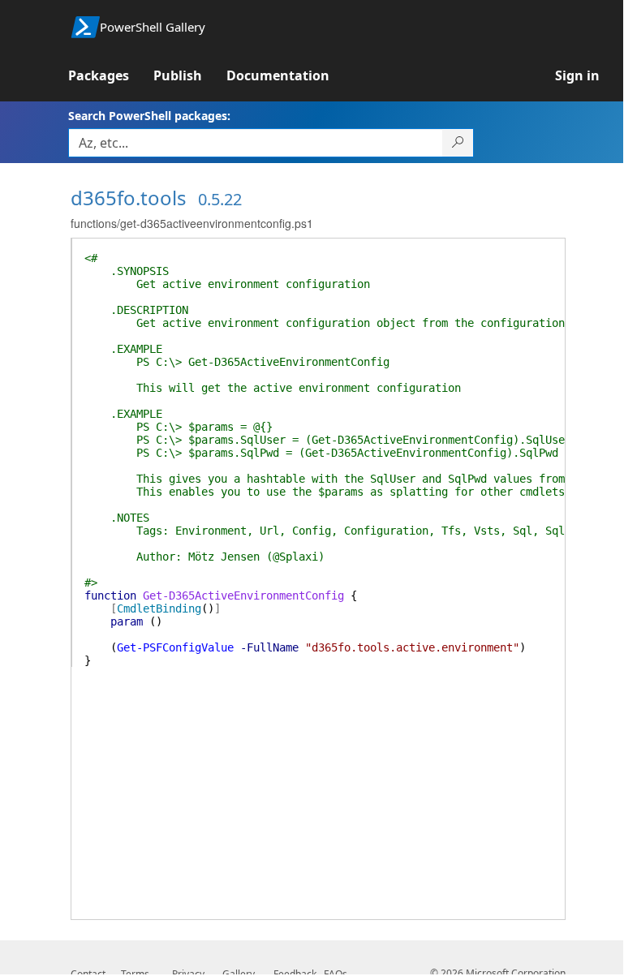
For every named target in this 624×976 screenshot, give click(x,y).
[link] (110, 75)
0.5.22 (220, 199)
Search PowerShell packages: (149, 115)
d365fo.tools (129, 197)
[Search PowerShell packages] (458, 142)
